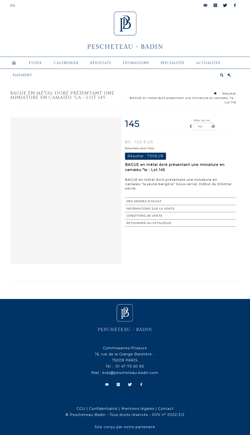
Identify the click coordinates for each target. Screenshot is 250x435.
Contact (166, 408)
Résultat (229, 93)
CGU (81, 408)
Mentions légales (137, 408)
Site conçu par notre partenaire (125, 427)
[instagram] (215, 5)
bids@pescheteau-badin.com (130, 373)
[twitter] (225, 5)
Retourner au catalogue (148, 223)
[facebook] (235, 5)
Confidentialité (103, 408)
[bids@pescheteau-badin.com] (205, 5)
